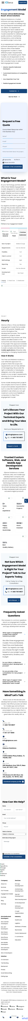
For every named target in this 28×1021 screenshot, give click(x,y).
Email (4, 814)
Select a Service (7, 831)
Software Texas (6, 990)
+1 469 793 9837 (16, 437)
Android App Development (19, 890)
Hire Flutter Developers (4, 933)
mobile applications (8, 350)
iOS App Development (19, 885)
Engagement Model (7, 894)
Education (18, 940)
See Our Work (13, 97)
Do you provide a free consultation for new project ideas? (13, 672)
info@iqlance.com (15, 434)
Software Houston (6, 988)
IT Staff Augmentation (19, 912)
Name (4, 806)
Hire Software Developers (5, 948)
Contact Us (12, 91)
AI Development (20, 903)
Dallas (7, 986)
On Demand (4, 960)
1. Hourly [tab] (3, 280)
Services (3, 887)
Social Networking (6, 973)
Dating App (4, 976)
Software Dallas (15, 986)
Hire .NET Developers (4, 928)
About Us (3, 884)
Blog (2, 900)
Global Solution (17, 992)
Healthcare (18, 920)
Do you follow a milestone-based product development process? (13, 664)
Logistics (17, 923)
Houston (23, 986)
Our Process (4, 890)
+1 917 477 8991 (8, 733)
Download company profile (12, 781)
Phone (4, 823)
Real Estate (18, 930)
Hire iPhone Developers (4, 938)
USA (10, 992)
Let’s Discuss (13, 600)
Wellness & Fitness (20, 926)
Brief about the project (9, 838)
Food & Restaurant (20, 933)
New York (15, 990)
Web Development (21, 899)
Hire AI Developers (6, 953)
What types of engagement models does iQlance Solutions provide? (12, 634)
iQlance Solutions (9, 748)
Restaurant (4, 966)
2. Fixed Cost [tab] (11, 280)
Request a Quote (13, 446)
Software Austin (17, 988)
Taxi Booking (4, 963)
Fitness (3, 970)
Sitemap (3, 904)
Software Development (19, 907)
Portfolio (3, 897)
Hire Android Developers (4, 923)
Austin (3, 986)
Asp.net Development (19, 895)
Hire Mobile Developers (4, 943)
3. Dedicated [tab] (20, 280)
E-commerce (19, 936)
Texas (25, 988)
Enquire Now (22, 2)
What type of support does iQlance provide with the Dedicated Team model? (12, 681)
